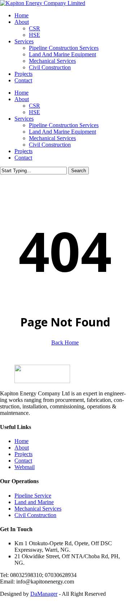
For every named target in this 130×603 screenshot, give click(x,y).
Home (21, 93)
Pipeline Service (32, 496)
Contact (23, 158)
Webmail (24, 467)
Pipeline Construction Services (64, 125)
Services (24, 119)
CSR (34, 106)
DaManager (43, 594)
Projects (23, 151)
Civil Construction (50, 145)
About (21, 99)
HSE (34, 112)
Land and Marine (34, 502)
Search (78, 170)
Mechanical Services (52, 138)
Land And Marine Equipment (62, 132)
